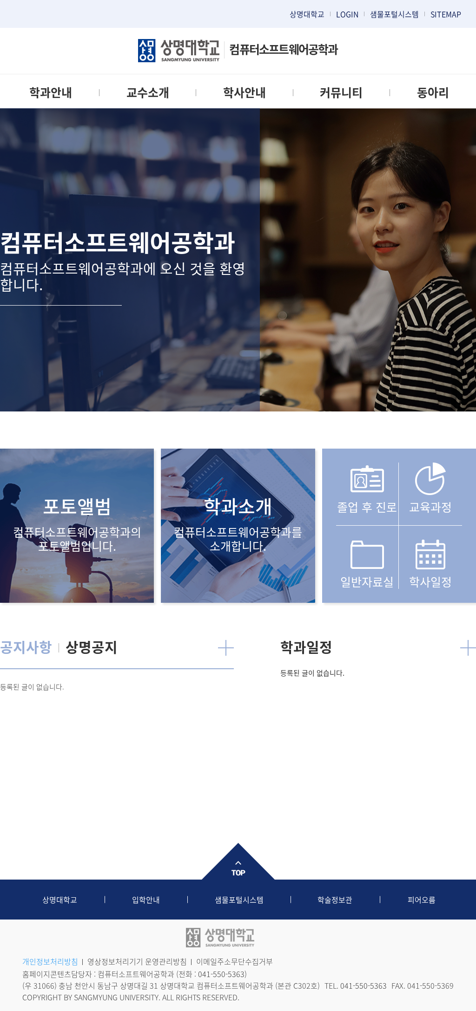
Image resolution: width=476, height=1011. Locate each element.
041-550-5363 (221, 973)
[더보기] (226, 648)
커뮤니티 (341, 92)
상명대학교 (307, 14)
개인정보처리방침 (50, 961)
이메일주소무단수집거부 (234, 961)
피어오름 (422, 899)
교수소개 (147, 92)
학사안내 (244, 92)
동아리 (433, 92)
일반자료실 (367, 581)
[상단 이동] (238, 861)
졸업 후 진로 (367, 506)
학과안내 (50, 92)
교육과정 (430, 506)
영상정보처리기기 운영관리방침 (137, 961)
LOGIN (347, 14)
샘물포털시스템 (239, 899)
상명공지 (92, 646)
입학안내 (146, 899)
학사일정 (430, 581)
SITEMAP (445, 14)
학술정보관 (334, 899)
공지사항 (26, 646)
